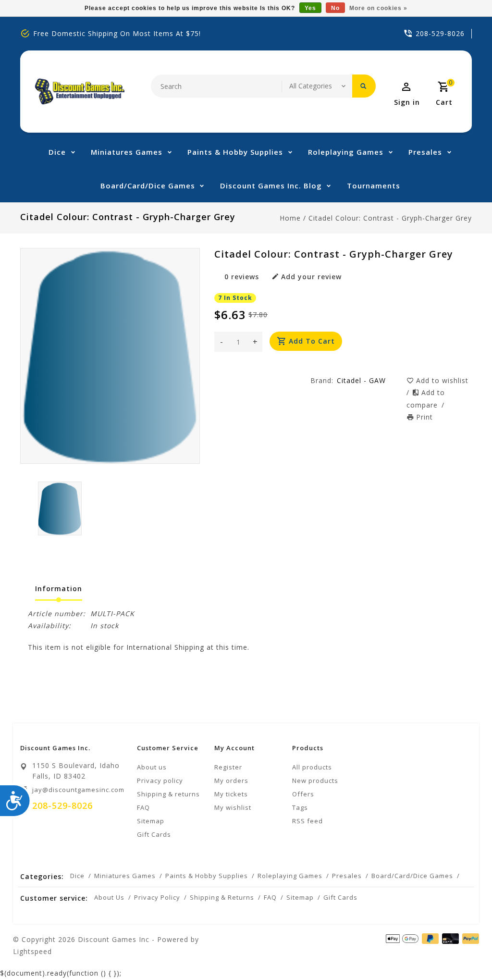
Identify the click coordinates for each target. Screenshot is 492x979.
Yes (310, 8)
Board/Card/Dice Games (147, 185)
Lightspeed (32, 951)
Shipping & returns (168, 794)
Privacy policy (160, 780)
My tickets (231, 794)
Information (58, 588)
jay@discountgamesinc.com (78, 789)
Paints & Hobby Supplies (235, 152)
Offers (303, 794)
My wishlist (232, 807)
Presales (425, 152)
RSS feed (307, 821)
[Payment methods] (469, 938)
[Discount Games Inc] (79, 91)
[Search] (364, 86)
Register (228, 767)
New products (315, 780)
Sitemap (150, 821)
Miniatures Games (126, 152)
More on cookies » (378, 8)
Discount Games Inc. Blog (271, 185)
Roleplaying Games (345, 152)
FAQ (143, 807)
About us (152, 767)
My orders (231, 780)
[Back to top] (463, 950)
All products (312, 767)
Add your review (311, 276)
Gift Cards (154, 834)
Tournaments (373, 185)
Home (290, 218)
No (335, 8)
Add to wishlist (442, 380)
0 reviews (241, 276)
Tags (300, 807)
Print (424, 416)
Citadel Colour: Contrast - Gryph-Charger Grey (390, 218)
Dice (57, 152)
